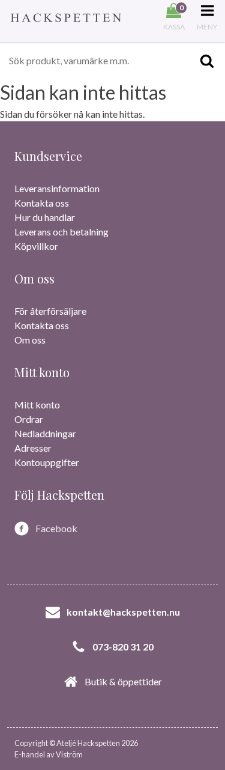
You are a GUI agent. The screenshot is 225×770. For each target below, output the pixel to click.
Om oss (30, 339)
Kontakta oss (41, 202)
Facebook (56, 528)
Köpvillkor (36, 246)
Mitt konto (37, 404)
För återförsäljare (50, 311)
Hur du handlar (44, 217)
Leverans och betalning (61, 231)
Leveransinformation (57, 188)
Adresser (33, 447)
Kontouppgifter (46, 462)
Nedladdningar (45, 433)
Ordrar (28, 419)
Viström (69, 754)
